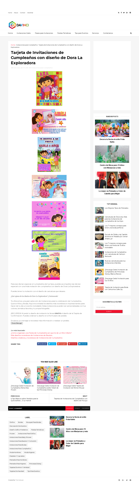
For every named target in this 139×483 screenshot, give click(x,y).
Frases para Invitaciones (44, 33)
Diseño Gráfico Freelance (19, 430)
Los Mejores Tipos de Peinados (116, 208)
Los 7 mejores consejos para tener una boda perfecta (115, 227)
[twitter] (124, 12)
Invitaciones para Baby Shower (20, 437)
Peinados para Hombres (18, 460)
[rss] (118, 12)
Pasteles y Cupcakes (17, 456)
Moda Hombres (15, 452)
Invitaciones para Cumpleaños (27, 45)
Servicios (95, 33)
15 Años (12, 422)
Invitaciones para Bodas (18, 445)
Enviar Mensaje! (17, 323)
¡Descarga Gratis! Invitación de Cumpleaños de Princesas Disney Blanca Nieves (116, 272)
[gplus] (127, 12)
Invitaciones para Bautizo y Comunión (23, 441)
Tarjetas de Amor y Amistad (19, 467)
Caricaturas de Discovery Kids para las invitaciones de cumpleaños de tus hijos (116, 219)
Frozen (12, 433)
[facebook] (121, 12)
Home (10, 12)
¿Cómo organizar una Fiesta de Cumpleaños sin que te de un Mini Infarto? (41, 333)
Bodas (20, 422)
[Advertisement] (39, 5)
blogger (69, 408)
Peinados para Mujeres (18, 464)
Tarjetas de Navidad (17, 471)
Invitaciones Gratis (24, 33)
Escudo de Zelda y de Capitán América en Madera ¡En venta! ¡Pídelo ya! (116, 237)
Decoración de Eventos (18, 426)
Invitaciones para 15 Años (26, 433)
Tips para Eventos (81, 33)
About (16, 12)
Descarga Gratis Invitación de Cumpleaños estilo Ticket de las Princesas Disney (48, 388)
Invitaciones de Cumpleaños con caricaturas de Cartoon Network (115, 254)
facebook (85, 408)
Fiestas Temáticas (64, 33)
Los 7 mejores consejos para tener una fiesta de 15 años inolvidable (115, 245)
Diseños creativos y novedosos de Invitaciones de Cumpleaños (36, 338)
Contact (22, 12)
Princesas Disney (35, 464)
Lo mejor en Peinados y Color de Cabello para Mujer (75, 443)
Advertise (30, 12)
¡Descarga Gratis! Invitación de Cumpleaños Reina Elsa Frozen (22, 388)
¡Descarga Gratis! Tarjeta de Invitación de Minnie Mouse (73, 387)
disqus (77, 408)
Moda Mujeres (29, 452)
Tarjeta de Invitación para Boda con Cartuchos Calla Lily (116, 288)
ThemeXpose (19, 480)
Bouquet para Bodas (33, 422)
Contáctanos (108, 33)
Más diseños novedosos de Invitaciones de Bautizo (31, 335)
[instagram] (130, 12)
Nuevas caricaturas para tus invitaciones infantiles (115, 262)
